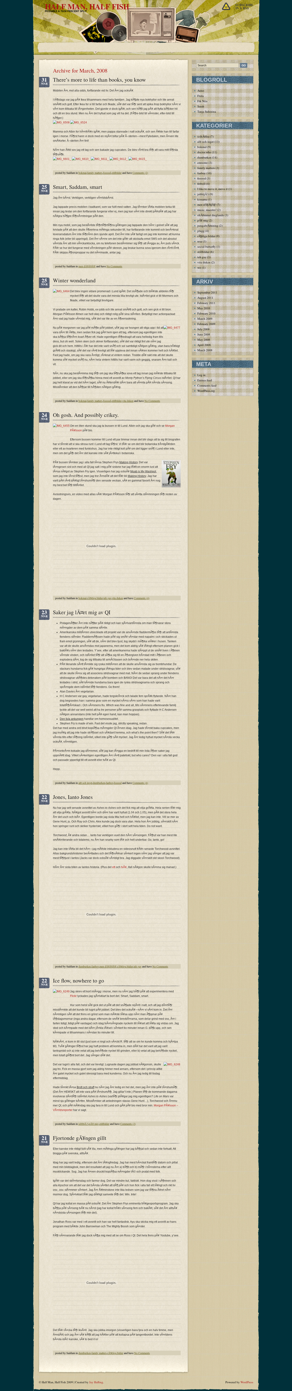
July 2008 (203, 329)
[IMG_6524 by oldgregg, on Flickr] (78, 122)
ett (113, 867)
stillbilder (117, 172)
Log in (201, 375)
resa (199, 241)
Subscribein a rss (244, 6)
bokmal (82, 172)
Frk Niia (202, 101)
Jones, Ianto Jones (73, 797)
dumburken (99, 783)
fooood (107, 172)
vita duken (127, 401)
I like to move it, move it (212, 189)
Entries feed (204, 380)
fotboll (201, 184)
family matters (94, 172)
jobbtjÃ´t (83, 1124)
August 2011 (205, 298)
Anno (200, 90)
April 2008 (204, 345)
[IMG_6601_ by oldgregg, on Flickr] (62, 159)
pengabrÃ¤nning (207, 226)
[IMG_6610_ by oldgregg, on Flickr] (81, 159)
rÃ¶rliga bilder (95, 598)
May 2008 (203, 340)
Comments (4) (141, 598)
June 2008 (203, 334)
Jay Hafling (96, 1382)
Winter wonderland (74, 280)
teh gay (107, 598)
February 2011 (206, 303)
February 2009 (206, 324)
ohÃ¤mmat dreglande (210, 215)
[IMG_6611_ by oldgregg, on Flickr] (100, 159)
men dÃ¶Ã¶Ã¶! (87, 266)
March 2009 (204, 319)
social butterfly (206, 246)
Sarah (200, 106)
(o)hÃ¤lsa (203, 136)
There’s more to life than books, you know (99, 79)
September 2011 (207, 292)
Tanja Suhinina (206, 111)
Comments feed (206, 385)
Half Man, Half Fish (87, 6)
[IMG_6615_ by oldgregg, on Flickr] (137, 159)
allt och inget (85, 783)
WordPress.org (206, 391)
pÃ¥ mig (94, 1124)
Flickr (73, 996)
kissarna (202, 199)
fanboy (109, 783)
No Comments (114, 266)
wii (199, 267)
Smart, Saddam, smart (77, 186)
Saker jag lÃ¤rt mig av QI (81, 612)
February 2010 (206, 313)
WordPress (246, 1382)
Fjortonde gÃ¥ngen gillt (79, 1137)
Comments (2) (140, 172)
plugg (201, 231)
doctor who (204, 152)
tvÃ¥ (124, 867)
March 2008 (204, 350)
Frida (200, 96)
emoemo (202, 163)
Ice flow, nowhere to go (78, 980)
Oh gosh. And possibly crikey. (86, 415)
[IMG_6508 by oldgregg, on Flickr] (61, 122)
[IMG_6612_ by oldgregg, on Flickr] (119, 159)
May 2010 (203, 308)
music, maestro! (206, 210)
